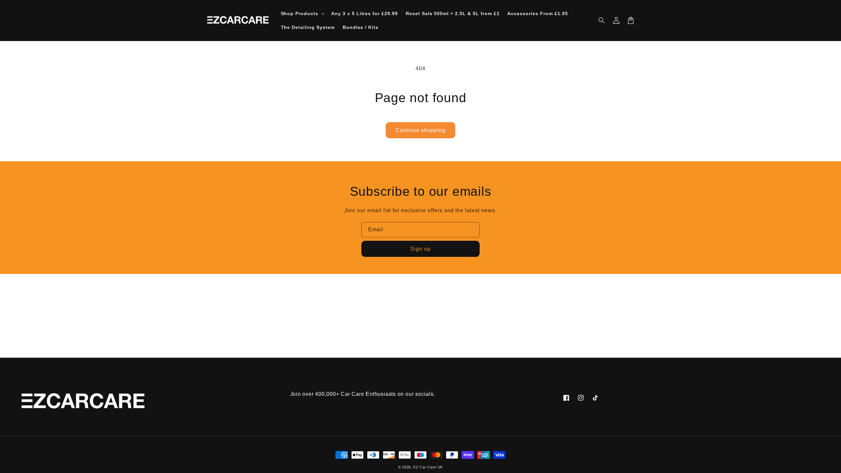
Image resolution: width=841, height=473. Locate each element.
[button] (602, 20)
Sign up (420, 249)
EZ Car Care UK (428, 467)
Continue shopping (420, 130)
